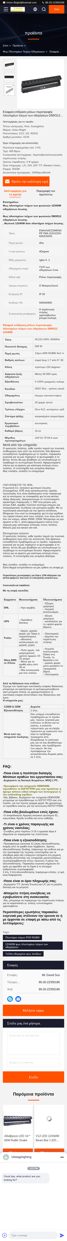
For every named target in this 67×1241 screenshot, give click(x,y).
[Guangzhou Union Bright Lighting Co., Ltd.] (18, 9)
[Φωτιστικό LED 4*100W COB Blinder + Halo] (49, 1119)
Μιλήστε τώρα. (33, 1010)
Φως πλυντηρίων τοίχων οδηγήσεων (24, 51)
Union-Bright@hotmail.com (21, 2)
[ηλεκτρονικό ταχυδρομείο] (18, 999)
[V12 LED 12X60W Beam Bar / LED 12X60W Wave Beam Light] (18, 1119)
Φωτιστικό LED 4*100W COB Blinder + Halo (49, 1138)
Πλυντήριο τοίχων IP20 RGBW (22, 937)
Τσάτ (56, 9)
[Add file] (4, 1235)
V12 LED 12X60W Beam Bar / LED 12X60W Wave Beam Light (16, 1138)
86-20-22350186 (54, 2)
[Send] (62, 1235)
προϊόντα (18, 45)
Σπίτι (5, 45)
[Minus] (62, 1157)
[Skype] (10, 999)
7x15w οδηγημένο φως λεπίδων (23, 953)
